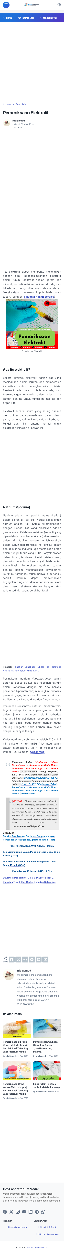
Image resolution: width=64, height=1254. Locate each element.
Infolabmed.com (18, 1227)
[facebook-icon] (5, 1212)
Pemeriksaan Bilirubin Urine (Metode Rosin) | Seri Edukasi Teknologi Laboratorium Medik (16, 1046)
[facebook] (12, 959)
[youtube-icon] (24, 1212)
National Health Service (39, 296)
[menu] (6, 5)
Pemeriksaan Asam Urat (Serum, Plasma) (32, 846)
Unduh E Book (48, 1227)
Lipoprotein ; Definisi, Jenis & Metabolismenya (46, 1085)
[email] (45, 959)
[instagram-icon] (18, 1212)
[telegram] (32, 959)
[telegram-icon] (37, 1212)
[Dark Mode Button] (59, 5)
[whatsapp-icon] (43, 1212)
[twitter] (18, 959)
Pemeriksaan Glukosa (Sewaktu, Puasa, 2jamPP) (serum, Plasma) (45, 1046)
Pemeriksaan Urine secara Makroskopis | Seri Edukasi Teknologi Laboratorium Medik (16, 1088)
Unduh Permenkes (48, 1234)
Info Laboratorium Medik (36, 1247)
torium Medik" (28, 793)
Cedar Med (37, 751)
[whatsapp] (25, 959)
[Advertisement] (32, 64)
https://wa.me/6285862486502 (40, 778)
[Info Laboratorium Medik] (32, 4)
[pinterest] (39, 959)
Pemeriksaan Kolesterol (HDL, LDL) (32, 871)
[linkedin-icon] (30, 1212)
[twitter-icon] (11, 1212)
